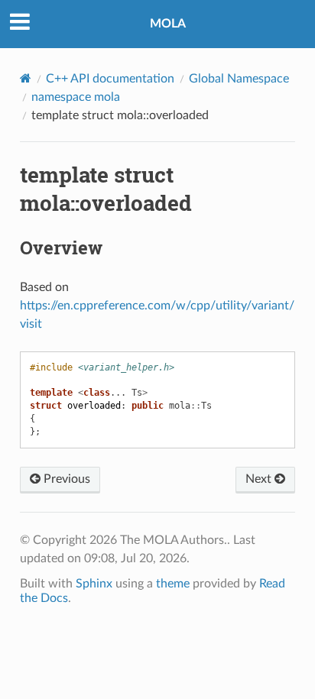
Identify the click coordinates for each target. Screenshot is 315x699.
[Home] (25, 78)
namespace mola (75, 97)
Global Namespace (239, 79)
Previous (65, 479)
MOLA (168, 24)
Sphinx (94, 584)
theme (173, 584)
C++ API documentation (110, 79)
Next (259, 479)
